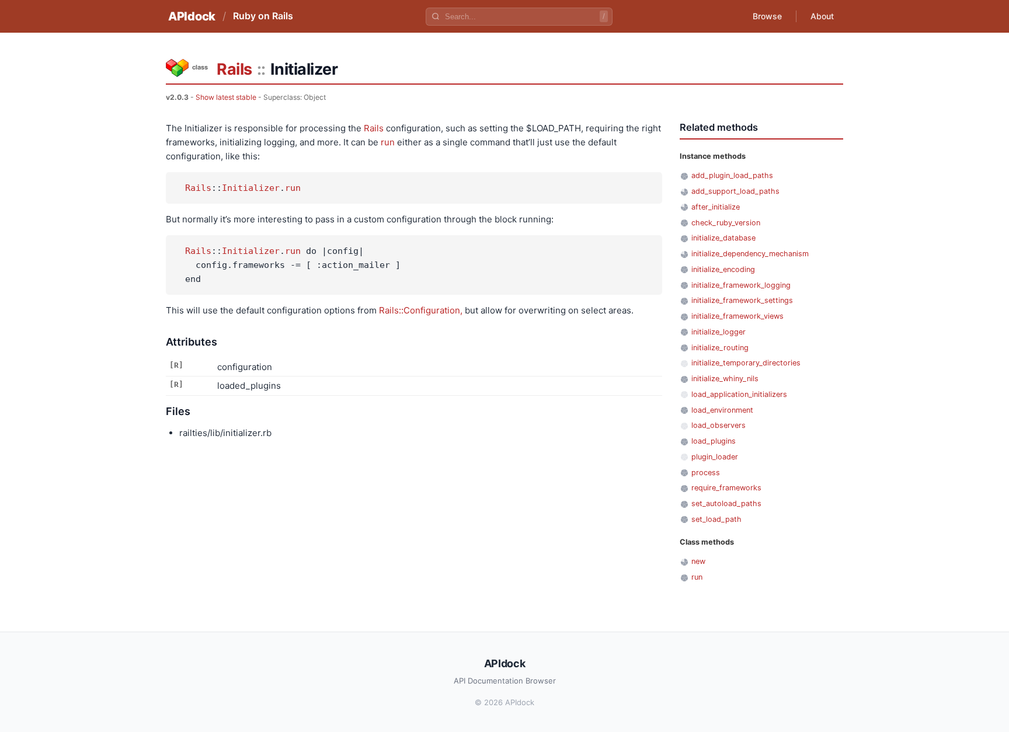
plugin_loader (714, 456)
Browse (767, 16)
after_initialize (715, 207)
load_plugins (713, 441)
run (388, 142)
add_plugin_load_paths (732, 175)
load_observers (718, 425)
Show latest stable (226, 97)
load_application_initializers (739, 394)
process (705, 472)
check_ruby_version (725, 222)
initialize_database (723, 237)
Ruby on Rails (263, 16)
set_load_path (716, 519)
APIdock (191, 16)
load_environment (722, 410)
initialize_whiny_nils (725, 378)
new (698, 561)
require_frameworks (726, 487)
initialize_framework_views (737, 316)
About (822, 16)
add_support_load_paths (735, 191)
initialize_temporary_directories (746, 362)
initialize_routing (720, 347)
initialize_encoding (723, 269)
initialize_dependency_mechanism (750, 253)
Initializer (251, 188)
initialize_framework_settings (742, 300)
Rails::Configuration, (420, 310)
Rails (234, 69)
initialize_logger (718, 331)
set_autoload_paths (726, 503)
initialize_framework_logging (741, 285)
